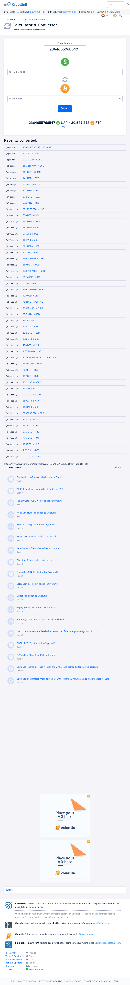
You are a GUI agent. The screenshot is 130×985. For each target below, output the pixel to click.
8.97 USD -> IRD (31, 432)
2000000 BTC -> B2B (33, 413)
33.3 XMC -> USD (31, 388)
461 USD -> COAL (31, 222)
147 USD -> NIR (31, 228)
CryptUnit (19, 5)
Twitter (32, 956)
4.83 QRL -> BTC (31, 450)
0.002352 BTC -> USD (34, 271)
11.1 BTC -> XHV (31, 153)
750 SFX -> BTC (30, 370)
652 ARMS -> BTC (31, 277)
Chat (30, 960)
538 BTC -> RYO (31, 215)
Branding (9, 966)
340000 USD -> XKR (33, 290)
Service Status (35, 969)
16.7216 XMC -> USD (33, 166)
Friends (32, 953)
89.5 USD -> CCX (31, 197)
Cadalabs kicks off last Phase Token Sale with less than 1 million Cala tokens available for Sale (63, 679)
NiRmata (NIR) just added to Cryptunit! (36, 525)
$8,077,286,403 (36, 12)
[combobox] (65, 72)
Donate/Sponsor (13, 963)
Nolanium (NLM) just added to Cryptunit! (36, 513)
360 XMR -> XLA (31, 401)
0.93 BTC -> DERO (32, 395)
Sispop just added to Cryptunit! (32, 596)
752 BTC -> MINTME (33, 302)
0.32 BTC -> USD (31, 339)
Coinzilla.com (86, 934)
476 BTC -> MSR (31, 345)
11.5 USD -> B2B (31, 333)
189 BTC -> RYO (31, 376)
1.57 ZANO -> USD (32, 351)
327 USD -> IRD (31, 191)
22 (92, 12)
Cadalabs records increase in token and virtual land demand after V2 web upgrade (57, 667)
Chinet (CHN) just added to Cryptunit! (35, 560)
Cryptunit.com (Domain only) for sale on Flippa (39, 477)
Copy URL (65, 127)
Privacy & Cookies (14, 960)
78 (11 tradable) (111, 12)
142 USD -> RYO (31, 178)
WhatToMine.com (101, 923)
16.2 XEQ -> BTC (31, 252)
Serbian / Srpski (111, 981)
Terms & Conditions (14, 956)
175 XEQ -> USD (31, 444)
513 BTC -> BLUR (31, 184)
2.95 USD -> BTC (31, 327)
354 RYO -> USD (31, 321)
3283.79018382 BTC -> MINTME (39, 358)
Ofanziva (57, 981)
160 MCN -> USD (31, 265)
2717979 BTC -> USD (33, 209)
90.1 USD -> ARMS (32, 382)
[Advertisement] (65, 741)
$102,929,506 (68, 12)
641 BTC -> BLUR (31, 283)
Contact (9, 969)
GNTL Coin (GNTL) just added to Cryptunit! (37, 584)
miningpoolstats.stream (109, 943)
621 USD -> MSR (31, 246)
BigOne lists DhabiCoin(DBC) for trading (36, 655)
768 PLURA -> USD (32, 364)
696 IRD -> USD (31, 234)
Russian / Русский (93, 981)
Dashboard (10, 20)
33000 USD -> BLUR (33, 308)
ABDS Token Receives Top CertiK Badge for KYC (40, 489)
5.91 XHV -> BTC (31, 203)
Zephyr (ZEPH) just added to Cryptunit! (36, 608)
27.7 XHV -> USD (31, 314)
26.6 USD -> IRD (31, 419)
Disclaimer (10, 953)
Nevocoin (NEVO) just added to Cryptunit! (37, 537)
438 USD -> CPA (31, 296)
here (81, 914)
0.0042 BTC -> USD (32, 160)
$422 (108, 15)
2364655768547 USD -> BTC (37, 147)
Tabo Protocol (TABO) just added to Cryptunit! (39, 548)
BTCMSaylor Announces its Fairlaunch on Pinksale (41, 620)
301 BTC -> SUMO (32, 172)
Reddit (31, 963)
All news (119, 467)
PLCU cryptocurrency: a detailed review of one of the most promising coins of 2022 (57, 631)
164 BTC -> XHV (31, 426)
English (78, 981)
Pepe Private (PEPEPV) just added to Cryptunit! (40, 501)
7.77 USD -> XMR (31, 438)
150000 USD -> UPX (33, 259)
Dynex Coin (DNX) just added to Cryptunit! (37, 572)
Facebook (33, 966)
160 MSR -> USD (31, 407)
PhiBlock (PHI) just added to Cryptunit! (36, 643)
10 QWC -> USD (30, 240)
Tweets (10, 890)
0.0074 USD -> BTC (32, 457)
